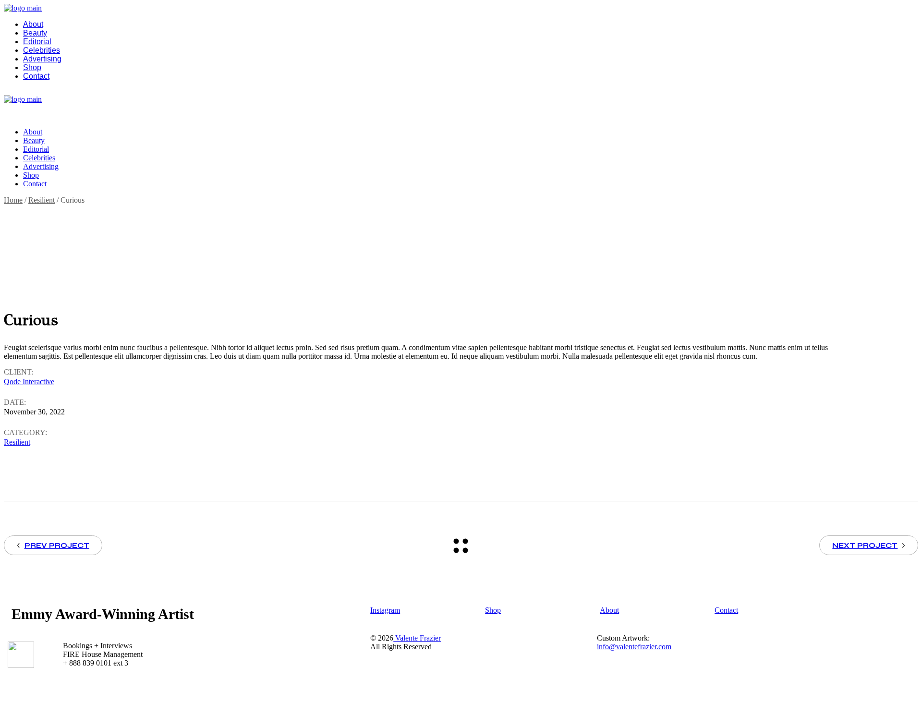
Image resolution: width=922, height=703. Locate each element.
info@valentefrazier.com (634, 646)
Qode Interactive (29, 381)
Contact (726, 610)
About (609, 610)
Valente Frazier (417, 638)
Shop (493, 610)
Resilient (17, 442)
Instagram (385, 610)
